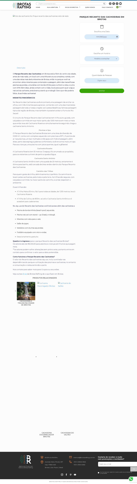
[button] (17, 40)
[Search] (104, 3)
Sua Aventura (52, 7)
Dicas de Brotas (71, 7)
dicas (24, 274)
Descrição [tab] (21, 68)
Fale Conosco (107, 7)
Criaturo (84, 481)
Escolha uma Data (102, 31)
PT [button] (120, 7)
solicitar (102, 91)
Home (38, 7)
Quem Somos (90, 7)
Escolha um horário (102, 53)
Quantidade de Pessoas (102, 75)
